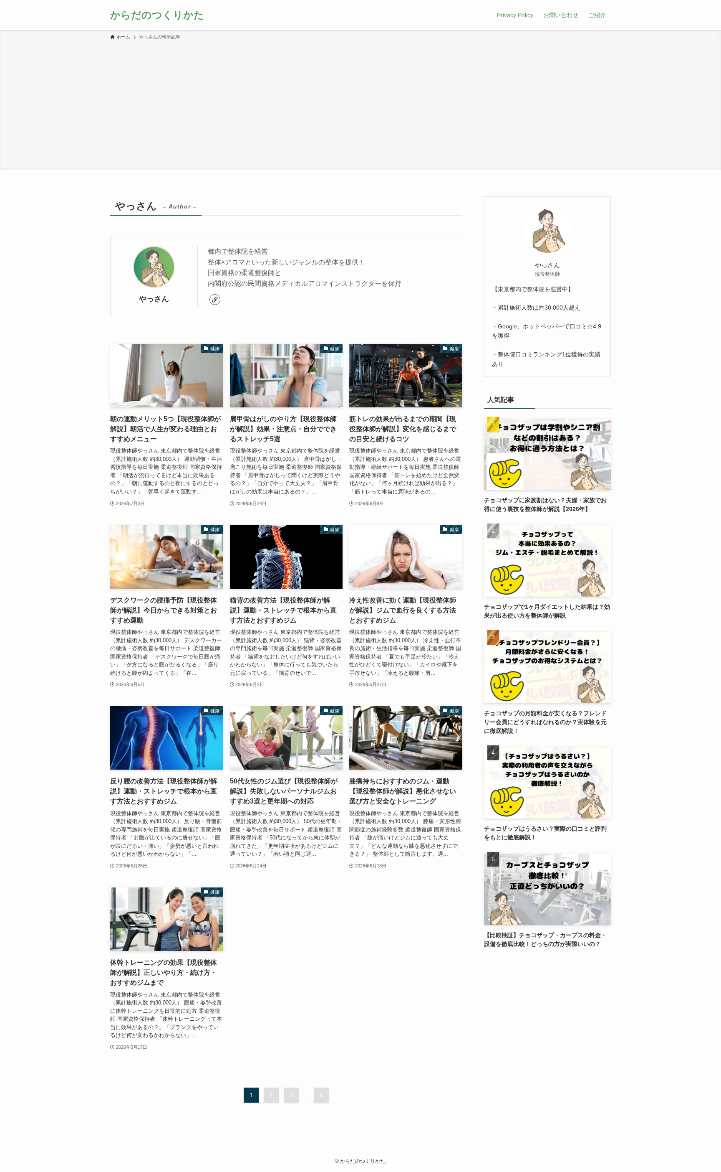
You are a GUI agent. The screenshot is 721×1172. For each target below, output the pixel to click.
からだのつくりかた (157, 15)
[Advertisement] (360, 103)
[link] (214, 299)
